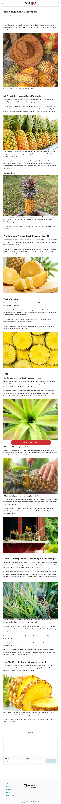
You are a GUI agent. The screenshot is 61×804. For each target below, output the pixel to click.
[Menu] (2, 3)
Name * (7, 758)
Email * (28, 758)
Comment (6, 738)
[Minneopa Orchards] (30, 3)
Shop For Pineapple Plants (31, 442)
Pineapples (33, 719)
